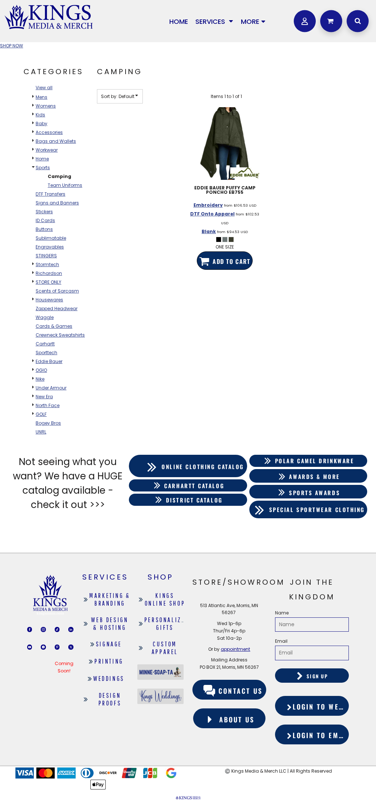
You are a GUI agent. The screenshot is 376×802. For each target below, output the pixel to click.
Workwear (47, 150)
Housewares (49, 300)
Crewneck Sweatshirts (60, 335)
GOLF (41, 414)
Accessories (49, 132)
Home (42, 159)
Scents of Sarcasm (57, 291)
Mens (41, 97)
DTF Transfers (50, 194)
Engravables (50, 247)
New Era (44, 396)
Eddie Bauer (49, 361)
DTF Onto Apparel (212, 214)
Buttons (44, 229)
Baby (41, 123)
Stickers (44, 211)
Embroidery (208, 205)
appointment (235, 649)
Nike (40, 379)
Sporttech (46, 352)
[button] (214, 21)
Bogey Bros (48, 423)
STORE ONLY (48, 282)
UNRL (41, 432)
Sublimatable (51, 238)
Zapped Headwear (56, 308)
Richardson (49, 273)
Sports (43, 167)
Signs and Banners (57, 203)
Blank (209, 231)
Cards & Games (54, 326)
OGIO (41, 370)
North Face (47, 405)
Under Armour (51, 388)
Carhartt (45, 344)
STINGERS (46, 256)
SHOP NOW (11, 46)
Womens (46, 106)
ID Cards (45, 220)
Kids (40, 115)
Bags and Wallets (56, 141)
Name (282, 613)
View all (44, 87)
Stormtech (47, 264)
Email (281, 641)
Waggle (45, 317)
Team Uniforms (65, 185)
